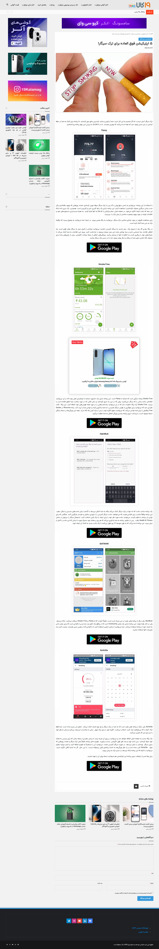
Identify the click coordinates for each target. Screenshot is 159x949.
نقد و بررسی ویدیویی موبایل (68, 5)
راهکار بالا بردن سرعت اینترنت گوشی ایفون (130, 12)
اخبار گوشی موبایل (102, 5)
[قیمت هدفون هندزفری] (104, 23)
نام (152, 873)
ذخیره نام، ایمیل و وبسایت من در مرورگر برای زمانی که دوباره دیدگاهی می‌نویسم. (133, 893)
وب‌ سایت (99, 883)
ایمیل (151, 883)
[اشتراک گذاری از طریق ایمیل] (136, 786)
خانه (150, 34)
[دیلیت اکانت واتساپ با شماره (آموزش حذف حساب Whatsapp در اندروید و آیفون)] (70, 813)
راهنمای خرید (42, 5)
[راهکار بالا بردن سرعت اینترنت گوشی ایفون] (39, 145)
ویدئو (52, 5)
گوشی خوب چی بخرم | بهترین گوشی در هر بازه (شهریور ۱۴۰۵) (16, 130)
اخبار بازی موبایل (28, 5)
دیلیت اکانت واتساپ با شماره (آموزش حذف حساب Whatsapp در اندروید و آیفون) (71, 825)
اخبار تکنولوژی (86, 5)
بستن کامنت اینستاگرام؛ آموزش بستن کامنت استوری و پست (138, 825)
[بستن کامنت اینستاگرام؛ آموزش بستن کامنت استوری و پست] (138, 813)
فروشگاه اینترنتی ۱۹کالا (140, 928)
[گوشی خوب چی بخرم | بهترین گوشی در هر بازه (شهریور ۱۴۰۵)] (16, 119)
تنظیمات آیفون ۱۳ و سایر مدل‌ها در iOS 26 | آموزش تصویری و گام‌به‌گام (105, 825)
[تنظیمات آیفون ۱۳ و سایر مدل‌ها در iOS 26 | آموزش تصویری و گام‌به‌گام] (104, 813)
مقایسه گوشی (143, 932)
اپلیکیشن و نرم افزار (135, 34)
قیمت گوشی (15, 5)
